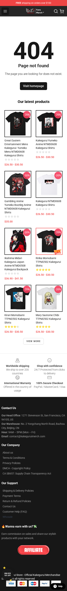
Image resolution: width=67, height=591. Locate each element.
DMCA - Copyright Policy (17, 468)
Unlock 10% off (7, 574)
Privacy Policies (11, 463)
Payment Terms (12, 495)
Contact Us (9, 506)
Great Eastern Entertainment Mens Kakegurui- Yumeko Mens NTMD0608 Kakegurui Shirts (16, 148)
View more (33, 341)
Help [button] (60, 586)
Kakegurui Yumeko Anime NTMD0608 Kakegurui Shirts (46, 144)
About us (8, 452)
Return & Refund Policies (17, 501)
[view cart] (62, 11)
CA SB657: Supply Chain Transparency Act (27, 473)
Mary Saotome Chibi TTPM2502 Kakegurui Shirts (48, 319)
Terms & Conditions (14, 457)
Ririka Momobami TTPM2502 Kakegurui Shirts (48, 262)
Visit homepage (33, 86)
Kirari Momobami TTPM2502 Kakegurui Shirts (17, 319)
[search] (56, 11)
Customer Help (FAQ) (15, 511)
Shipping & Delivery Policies (18, 490)
